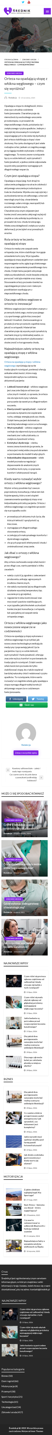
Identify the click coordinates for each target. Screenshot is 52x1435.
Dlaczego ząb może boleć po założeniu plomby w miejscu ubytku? (33, 1061)
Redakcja (13, 98)
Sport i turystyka (9, 1396)
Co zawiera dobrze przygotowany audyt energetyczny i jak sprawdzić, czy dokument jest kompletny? (34, 1120)
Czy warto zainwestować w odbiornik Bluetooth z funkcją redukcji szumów (34, 1226)
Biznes (4, 1375)
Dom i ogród (7, 1381)
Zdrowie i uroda (29, 59)
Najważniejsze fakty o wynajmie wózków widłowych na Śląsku (34, 1244)
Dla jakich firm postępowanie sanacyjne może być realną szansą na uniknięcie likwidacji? (34, 1042)
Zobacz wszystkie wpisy (26, 753)
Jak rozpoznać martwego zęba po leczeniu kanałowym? (23, 944)
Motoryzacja (7, 1386)
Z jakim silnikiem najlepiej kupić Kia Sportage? (32, 1192)
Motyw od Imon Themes (32, 1431)
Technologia (7, 1401)
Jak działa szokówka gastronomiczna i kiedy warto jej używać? (34, 1159)
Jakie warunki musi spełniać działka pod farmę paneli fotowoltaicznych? (34, 1141)
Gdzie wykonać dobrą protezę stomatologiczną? (21, 905)
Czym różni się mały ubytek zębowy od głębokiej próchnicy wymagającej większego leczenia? (33, 1003)
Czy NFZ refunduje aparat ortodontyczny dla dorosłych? (22, 826)
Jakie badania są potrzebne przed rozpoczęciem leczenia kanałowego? (34, 1022)
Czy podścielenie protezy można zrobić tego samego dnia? (22, 866)
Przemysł (6, 1391)
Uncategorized (8, 1407)
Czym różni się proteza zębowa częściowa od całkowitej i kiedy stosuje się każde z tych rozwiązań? (35, 982)
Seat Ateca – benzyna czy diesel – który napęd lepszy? (34, 1208)
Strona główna (11, 59)
